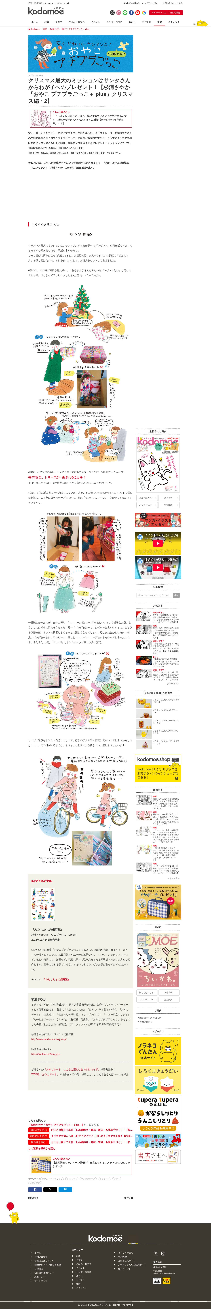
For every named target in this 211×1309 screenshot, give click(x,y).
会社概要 (38, 1269)
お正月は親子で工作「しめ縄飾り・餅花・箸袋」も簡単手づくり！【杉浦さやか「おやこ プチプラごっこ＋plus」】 (92, 1130)
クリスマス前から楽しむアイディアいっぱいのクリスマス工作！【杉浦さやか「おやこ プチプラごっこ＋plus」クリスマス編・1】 (92, 1136)
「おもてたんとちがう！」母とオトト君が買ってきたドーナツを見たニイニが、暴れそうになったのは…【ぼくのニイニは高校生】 (166, 648)
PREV (127, 1198)
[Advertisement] (80, 197)
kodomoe (35, 29)
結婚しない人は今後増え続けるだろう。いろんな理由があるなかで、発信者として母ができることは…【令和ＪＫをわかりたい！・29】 (166, 804)
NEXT (34, 1198)
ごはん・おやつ (76, 22)
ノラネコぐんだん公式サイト (132, 1264)
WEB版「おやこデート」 (45, 1074)
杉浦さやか (35, 1182)
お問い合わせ (145, 1022)
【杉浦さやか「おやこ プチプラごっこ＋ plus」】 (56, 1125)
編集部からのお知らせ (150, 1018)
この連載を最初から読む (41, 1148)
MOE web (122, 1256)
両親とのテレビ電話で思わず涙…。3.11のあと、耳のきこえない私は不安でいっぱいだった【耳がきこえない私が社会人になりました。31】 (166, 819)
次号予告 (168, 498)
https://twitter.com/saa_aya (45, 1054)
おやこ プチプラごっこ (52, 1179)
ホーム (34, 22)
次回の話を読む (38, 1130)
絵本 (46, 22)
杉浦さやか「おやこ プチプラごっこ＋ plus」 (70, 29)
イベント (95, 22)
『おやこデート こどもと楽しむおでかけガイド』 (72, 1069)
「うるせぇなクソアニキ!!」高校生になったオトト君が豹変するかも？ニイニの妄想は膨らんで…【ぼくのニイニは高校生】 (166, 676)
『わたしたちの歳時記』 (56, 979)
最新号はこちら (146, 498)
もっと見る (175, 878)
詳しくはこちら (146, 992)
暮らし (132, 22)
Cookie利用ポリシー (44, 1273)
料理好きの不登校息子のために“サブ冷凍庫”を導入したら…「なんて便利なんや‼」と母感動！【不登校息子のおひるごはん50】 (166, 633)
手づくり (146, 22)
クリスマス (72, 1179)
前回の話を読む (38, 1136)
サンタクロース (88, 1179)
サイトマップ (40, 1281)
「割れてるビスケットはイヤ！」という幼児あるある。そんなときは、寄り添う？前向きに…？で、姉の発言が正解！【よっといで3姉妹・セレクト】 (166, 854)
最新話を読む (38, 1142)
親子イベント (124, 1269)
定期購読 (168, 505)
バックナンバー (146, 505)
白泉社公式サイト (126, 1260)
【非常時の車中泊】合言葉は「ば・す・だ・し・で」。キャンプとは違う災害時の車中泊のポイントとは (166, 663)
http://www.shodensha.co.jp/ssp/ (48, 1039)
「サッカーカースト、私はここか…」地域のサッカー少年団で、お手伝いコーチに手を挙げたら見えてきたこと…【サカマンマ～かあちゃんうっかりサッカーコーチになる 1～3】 (166, 836)
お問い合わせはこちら (173, 3)
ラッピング (104, 1179)
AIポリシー (39, 1277)
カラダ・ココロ (114, 22)
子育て (58, 22)
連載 (159, 22)
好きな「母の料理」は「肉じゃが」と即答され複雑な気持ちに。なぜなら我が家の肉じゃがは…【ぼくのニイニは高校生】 (166, 618)
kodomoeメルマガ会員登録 (166, 12)
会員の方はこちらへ (44, 1260)
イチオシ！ (174, 22)
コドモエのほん (151, 3)
